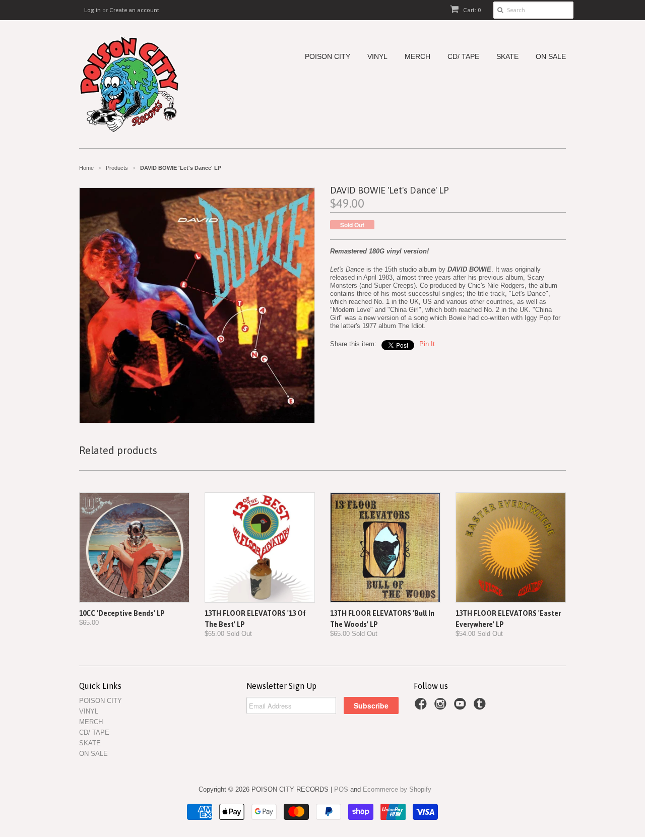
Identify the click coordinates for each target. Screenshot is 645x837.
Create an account (134, 10)
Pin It (427, 344)
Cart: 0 (471, 10)
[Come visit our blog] (481, 707)
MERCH (417, 56)
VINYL (377, 56)
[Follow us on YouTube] (461, 707)
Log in (92, 10)
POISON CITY (327, 56)
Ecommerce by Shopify (397, 789)
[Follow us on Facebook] (422, 707)
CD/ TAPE (463, 56)
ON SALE (551, 56)
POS (341, 789)
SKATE (507, 56)
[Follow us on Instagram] (441, 707)
